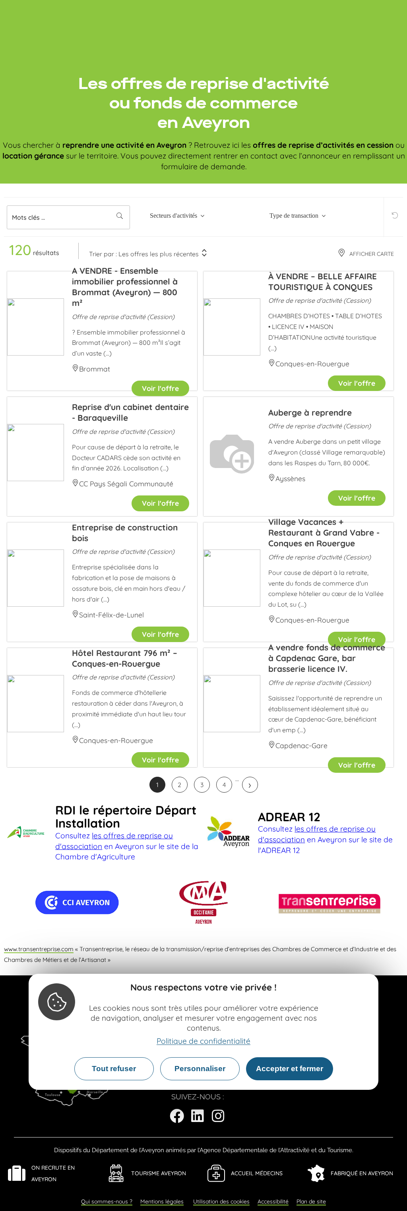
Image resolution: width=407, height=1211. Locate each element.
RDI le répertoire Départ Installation (125, 817)
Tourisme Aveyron (158, 1173)
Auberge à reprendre (310, 412)
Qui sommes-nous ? (106, 1201)
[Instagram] (218, 1116)
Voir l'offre (160, 388)
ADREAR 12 (289, 816)
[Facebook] (177, 1116)
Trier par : (144, 254)
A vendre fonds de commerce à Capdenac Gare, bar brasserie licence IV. (326, 658)
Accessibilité (273, 1201)
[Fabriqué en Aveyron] (316, 1173)
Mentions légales (162, 1201)
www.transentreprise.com (39, 949)
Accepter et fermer (289, 1068)
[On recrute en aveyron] (16, 1173)
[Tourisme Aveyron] (116, 1173)
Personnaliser (199, 1068)
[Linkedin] (197, 1116)
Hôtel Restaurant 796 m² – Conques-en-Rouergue (124, 658)
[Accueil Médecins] (216, 1173)
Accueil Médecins (257, 1173)
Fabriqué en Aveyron (362, 1173)
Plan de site (311, 1201)
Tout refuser (114, 1068)
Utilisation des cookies (221, 1201)
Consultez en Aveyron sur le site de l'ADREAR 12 (325, 839)
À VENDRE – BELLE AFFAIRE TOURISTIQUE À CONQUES (322, 281)
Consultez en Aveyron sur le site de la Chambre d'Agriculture (126, 846)
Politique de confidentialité (203, 1041)
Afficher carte (371, 253)
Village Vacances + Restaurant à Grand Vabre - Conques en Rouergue (324, 532)
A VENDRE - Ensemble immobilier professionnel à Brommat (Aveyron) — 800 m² (125, 286)
